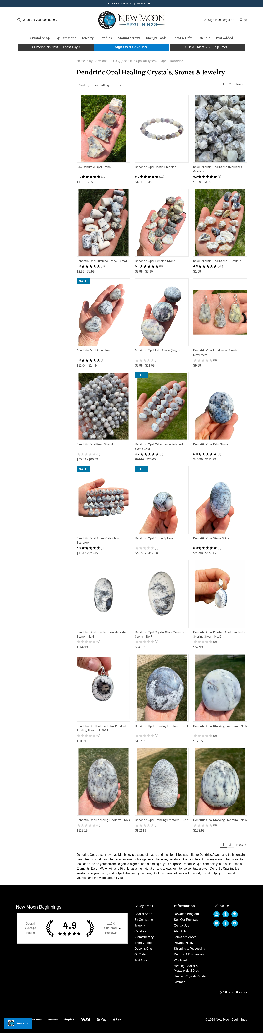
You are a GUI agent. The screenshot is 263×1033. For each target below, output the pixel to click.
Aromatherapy (129, 38)
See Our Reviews (186, 919)
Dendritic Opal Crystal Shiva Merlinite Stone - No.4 (101, 634)
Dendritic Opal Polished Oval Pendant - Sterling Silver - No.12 (219, 634)
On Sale (204, 38)
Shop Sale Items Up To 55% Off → (131, 3)
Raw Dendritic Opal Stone (94, 167)
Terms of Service (185, 937)
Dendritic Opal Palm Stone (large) (157, 350)
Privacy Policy (183, 942)
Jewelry (88, 38)
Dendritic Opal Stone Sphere (154, 538)
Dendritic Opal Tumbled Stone (155, 261)
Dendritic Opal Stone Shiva (211, 538)
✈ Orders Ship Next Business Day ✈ (56, 47)
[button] (56, 47)
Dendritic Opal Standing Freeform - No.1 (161, 726)
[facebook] (225, 923)
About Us (180, 931)
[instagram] (216, 914)
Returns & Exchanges (189, 954)
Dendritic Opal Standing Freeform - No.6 (220, 820)
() (245, 20)
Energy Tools (156, 38)
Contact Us (181, 925)
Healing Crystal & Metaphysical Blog (186, 968)
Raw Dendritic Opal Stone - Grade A (217, 261)
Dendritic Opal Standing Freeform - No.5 (161, 820)
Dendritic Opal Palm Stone (210, 444)
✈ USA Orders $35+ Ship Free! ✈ (207, 47)
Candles (105, 38)
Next (240, 84)
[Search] (20, 20)
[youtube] (234, 923)
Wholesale (181, 960)
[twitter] (216, 923)
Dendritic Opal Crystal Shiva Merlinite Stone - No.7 (159, 634)
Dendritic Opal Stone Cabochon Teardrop (98, 540)
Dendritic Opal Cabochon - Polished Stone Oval (159, 447)
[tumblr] (225, 914)
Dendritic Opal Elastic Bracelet (155, 167)
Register (227, 20)
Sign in (213, 20)
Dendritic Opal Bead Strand (95, 444)
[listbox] (108, 85)
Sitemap (179, 982)
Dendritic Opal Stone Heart (95, 350)
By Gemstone (66, 38)
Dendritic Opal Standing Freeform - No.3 (220, 726)
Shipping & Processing (189, 948)
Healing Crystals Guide (190, 976)
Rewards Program (186, 914)
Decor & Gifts (182, 38)
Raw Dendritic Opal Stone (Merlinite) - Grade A (218, 169)
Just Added (224, 38)
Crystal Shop (40, 38)
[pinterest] (234, 914)
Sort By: (84, 85)
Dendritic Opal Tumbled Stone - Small (102, 261)
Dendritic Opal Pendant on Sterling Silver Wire (216, 353)
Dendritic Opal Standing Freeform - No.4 (103, 820)
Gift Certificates (234, 992)
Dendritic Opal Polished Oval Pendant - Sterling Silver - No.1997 (103, 728)
